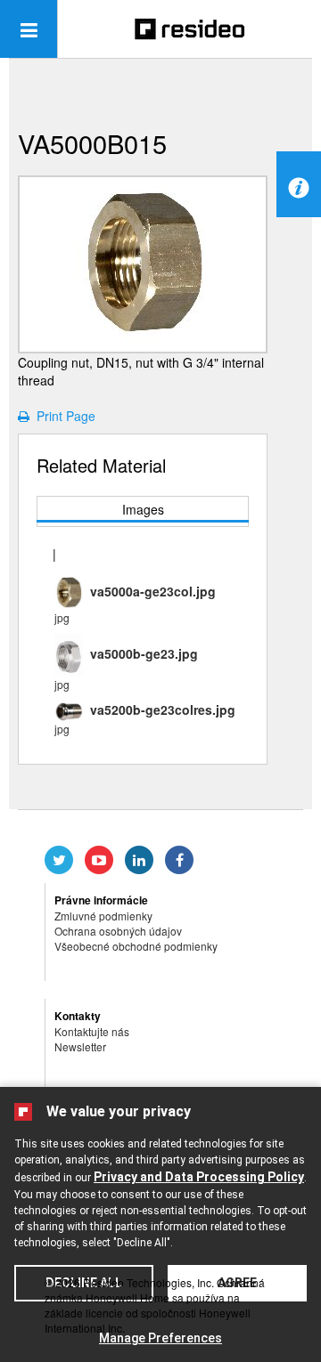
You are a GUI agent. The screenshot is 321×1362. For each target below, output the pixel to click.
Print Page (62, 416)
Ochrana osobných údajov (118, 930)
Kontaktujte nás (91, 1031)
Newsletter (80, 1046)
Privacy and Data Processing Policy (199, 1177)
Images (143, 509)
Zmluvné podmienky (103, 915)
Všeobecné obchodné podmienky (136, 945)
